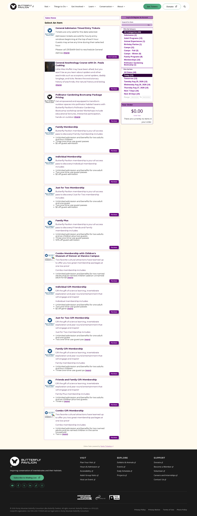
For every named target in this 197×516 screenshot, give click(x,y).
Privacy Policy (140, 510)
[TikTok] (36, 485)
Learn (91, 6)
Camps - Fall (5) (131, 50)
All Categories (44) (132, 32)
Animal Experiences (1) (134, 41)
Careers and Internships (166, 475)
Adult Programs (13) (133, 38)
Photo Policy (182, 510)
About (120, 6)
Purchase (114, 89)
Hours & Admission (90, 466)
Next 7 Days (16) (131, 91)
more (66, 53)
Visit (46, 6)
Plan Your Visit (87, 462)
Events (121, 466)
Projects (122, 475)
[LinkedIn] (30, 485)
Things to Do (60, 6)
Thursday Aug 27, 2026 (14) (136, 88)
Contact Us (160, 479)
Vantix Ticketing (107, 446)
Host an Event (87, 479)
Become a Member (164, 466)
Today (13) (128, 75)
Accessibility (86, 471)
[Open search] (184, 6)
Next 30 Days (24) (132, 94)
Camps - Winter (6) (132, 54)
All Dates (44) (130, 72)
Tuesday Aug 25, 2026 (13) (135, 81)
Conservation (106, 6)
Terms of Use (168, 510)
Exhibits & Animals (126, 462)
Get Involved (77, 6)
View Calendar (112, 57)
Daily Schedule (124, 471)
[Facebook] (18, 485)
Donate (158, 462)
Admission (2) (130, 35)
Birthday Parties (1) (133, 44)
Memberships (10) (132, 60)
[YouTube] (12, 485)
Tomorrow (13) (130, 78)
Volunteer (159, 471)
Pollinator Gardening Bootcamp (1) (133, 64)
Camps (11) (129, 47)
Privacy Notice (154, 510)
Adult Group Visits (89, 475)
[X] (24, 485)
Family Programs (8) (133, 57)
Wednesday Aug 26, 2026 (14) (137, 85)
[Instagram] (42, 485)
